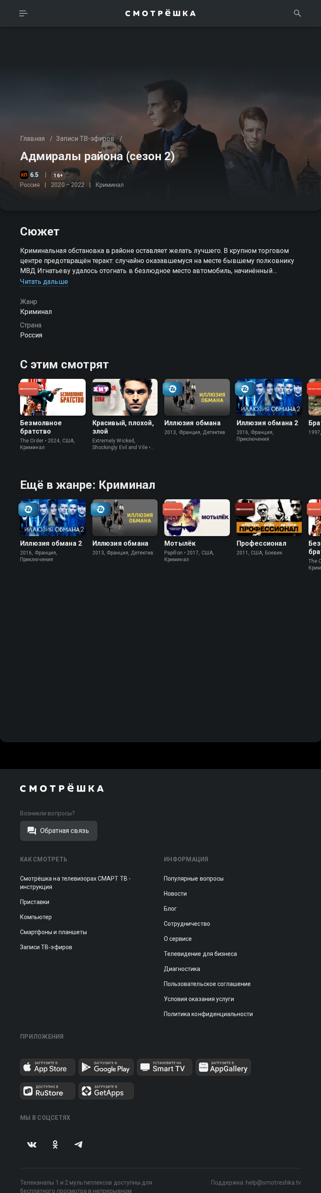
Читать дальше (44, 282)
